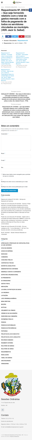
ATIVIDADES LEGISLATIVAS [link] (11, 7)
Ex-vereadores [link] (5, 280)
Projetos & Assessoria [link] (14, 436)
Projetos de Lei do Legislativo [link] (10, 337)
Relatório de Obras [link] (7, 349)
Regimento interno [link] (7, 343)
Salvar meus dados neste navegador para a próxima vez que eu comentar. (16, 175)
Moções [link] (3, 304)
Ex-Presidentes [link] (5, 277)
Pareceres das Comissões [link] (9, 316)
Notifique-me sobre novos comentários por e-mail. (14, 181)
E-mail (3, 160)
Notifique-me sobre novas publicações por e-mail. (14, 186)
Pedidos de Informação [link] (8, 325)
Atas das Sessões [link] (6, 248)
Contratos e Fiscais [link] (7, 263)
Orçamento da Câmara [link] (8, 310)
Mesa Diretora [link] (5, 301)
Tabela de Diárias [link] (6, 357)
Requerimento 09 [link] (23, 40)
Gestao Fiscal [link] (5, 283)
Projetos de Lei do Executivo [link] (10, 334)
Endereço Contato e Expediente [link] (11, 271)
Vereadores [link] (5, 363)
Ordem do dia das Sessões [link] (9, 313)
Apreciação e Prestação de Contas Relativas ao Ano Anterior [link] (15, 244)
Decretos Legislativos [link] (8, 266)
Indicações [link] (4, 286)
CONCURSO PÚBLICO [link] (7, 260)
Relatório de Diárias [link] (7, 346)
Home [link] (2, 7)
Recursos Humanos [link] (7, 340)
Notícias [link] (3, 307)
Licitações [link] (4, 295)
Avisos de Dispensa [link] (7, 251)
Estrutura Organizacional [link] (9, 274)
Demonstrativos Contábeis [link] (9, 269)
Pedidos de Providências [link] (8, 328)
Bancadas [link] (4, 254)
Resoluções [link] (5, 354)
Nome (3, 153)
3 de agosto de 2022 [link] (5, 33)
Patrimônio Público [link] (7, 319)
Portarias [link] (4, 331)
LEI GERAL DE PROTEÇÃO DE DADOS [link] (11, 289)
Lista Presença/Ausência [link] (8, 298)
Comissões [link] (4, 257)
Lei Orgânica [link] (5, 292)
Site (2, 167)
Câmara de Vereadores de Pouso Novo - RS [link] (14, 434)
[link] (2, 2)
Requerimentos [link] (21, 7)
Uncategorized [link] (6, 360)
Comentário (4, 134)
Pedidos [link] (3, 322)
